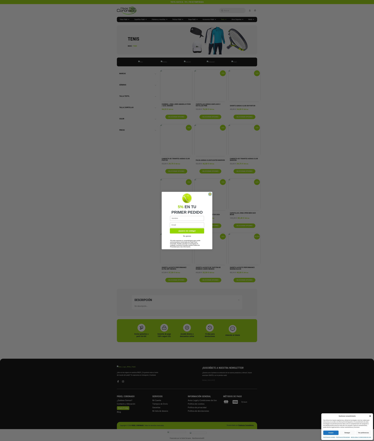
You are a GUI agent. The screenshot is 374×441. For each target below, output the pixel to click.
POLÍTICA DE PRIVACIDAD (343, 437)
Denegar (347, 433)
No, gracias (187, 236)
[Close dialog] (210, 194)
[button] (370, 416)
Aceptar (330, 433)
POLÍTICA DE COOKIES (329, 437)
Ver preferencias (363, 433)
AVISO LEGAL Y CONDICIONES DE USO (361, 437)
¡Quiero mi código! (187, 231)
